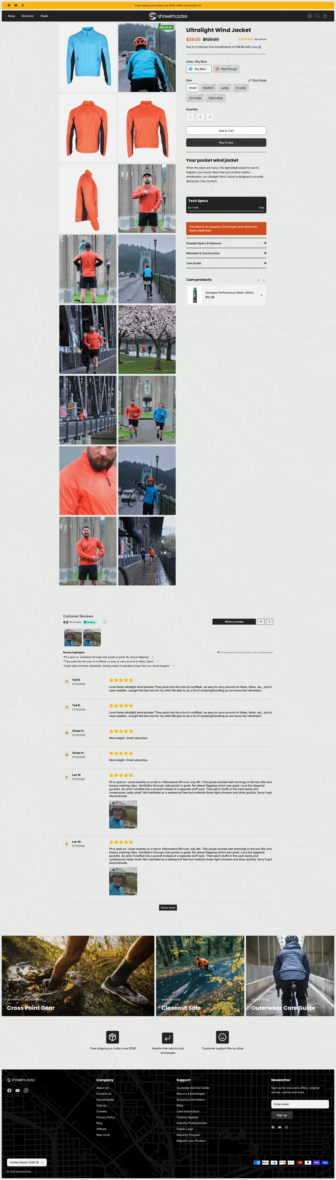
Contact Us (103, 1093)
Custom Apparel (187, 1117)
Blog (99, 1123)
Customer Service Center (193, 1088)
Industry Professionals (192, 1123)
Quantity (192, 109)
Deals (44, 16)
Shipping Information (191, 1099)
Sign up (282, 1115)
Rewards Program (188, 1135)
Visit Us (101, 1105)
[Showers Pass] (168, 16)
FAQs (180, 1105)
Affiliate (101, 1129)
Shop (11, 16)
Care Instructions (188, 1111)
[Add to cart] (261, 295)
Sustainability (105, 1099)
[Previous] (263, 279)
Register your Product (191, 1140)
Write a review (234, 621)
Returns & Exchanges (191, 1093)
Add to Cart (226, 130)
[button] (123, 815)
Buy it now (226, 142)
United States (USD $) (24, 1162)
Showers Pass (23, 1171)
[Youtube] (15, 5)
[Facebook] (9, 5)
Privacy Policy (105, 1117)
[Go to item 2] (92, 637)
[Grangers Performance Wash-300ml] (195, 295)
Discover (28, 16)
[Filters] (261, 622)
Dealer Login (185, 1129)
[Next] (258, 279)
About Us (102, 1088)
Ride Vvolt (103, 1135)
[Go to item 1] (73, 637)
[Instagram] (22, 5)
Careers (101, 1111)
